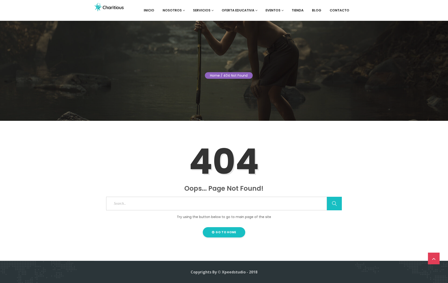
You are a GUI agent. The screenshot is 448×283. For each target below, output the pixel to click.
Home (215, 75)
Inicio (149, 10)
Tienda (298, 10)
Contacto (339, 10)
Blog (316, 10)
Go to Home (225, 232)
